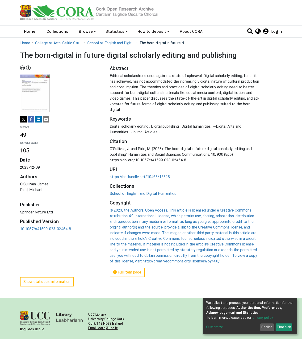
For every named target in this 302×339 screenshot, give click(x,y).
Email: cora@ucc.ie (103, 328)
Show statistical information (46, 281)
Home (29, 31)
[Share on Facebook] (31, 119)
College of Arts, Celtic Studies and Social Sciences (58, 43)
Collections (57, 31)
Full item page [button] (129, 272)
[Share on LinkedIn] (38, 119)
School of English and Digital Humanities (110, 43)
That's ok (284, 327)
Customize (214, 327)
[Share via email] (46, 119)
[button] (257, 31)
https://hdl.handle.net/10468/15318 (140, 177)
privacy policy (263, 317)
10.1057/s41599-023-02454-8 (45, 229)
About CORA (191, 31)
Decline (267, 327)
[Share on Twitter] (23, 119)
